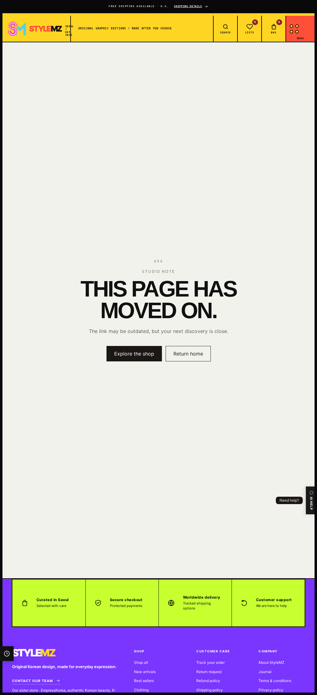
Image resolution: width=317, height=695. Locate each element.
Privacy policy (270, 690)
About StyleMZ (271, 662)
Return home (188, 354)
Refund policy (208, 680)
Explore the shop (134, 354)
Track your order (210, 662)
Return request (209, 671)
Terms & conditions (274, 680)
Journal (264, 671)
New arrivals (145, 671)
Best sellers (144, 680)
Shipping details (188, 6)
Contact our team (32, 681)
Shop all (141, 662)
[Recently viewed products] (7, 653)
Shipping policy (209, 690)
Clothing (141, 690)
